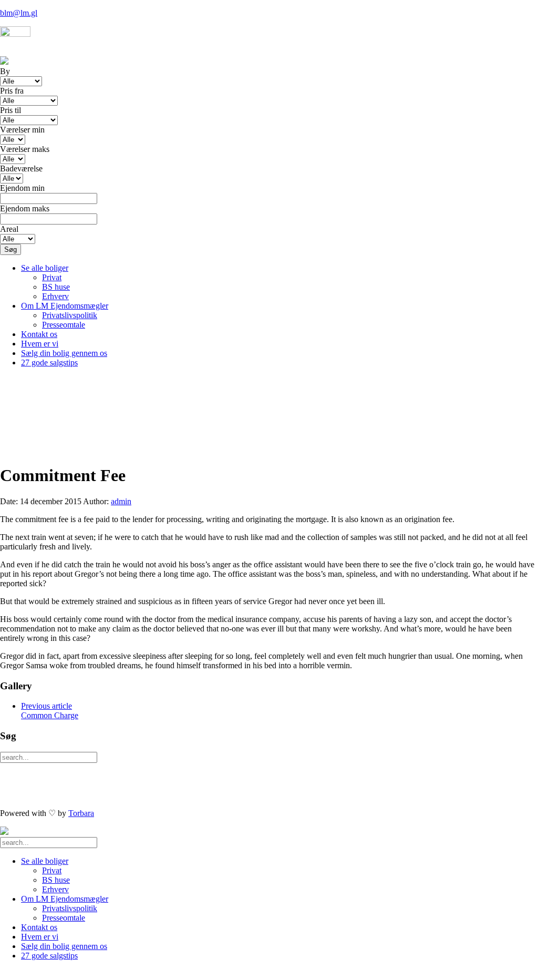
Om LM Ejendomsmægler (64, 305)
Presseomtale (63, 324)
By (5, 71)
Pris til (10, 110)
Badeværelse (21, 168)
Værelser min (22, 129)
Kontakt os (39, 334)
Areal (9, 229)
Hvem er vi (39, 343)
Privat (51, 277)
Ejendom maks (24, 208)
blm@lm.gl (18, 12)
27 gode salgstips (49, 362)
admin (121, 501)
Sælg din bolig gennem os (64, 353)
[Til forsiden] (4, 832)
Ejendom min (22, 187)
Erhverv (55, 296)
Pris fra (12, 90)
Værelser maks (24, 149)
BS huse (56, 286)
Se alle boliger (44, 267)
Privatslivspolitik (69, 315)
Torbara (81, 813)
